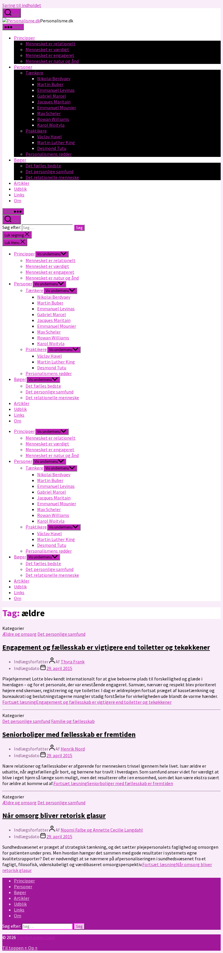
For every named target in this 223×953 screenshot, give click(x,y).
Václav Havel (49, 136)
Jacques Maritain (54, 102)
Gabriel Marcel (51, 96)
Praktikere (36, 131)
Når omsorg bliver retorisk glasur (54, 815)
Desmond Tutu (51, 148)
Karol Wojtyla (50, 125)
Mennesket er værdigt (47, 49)
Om (17, 200)
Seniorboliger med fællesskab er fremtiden (69, 734)
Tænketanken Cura (36, 937)
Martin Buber (50, 84)
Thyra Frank (72, 661)
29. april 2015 (59, 668)
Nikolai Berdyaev (53, 78)
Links (19, 195)
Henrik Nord (73, 749)
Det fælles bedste (43, 166)
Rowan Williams (53, 119)
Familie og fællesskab (73, 721)
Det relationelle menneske (52, 177)
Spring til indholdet (21, 5)
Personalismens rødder (49, 154)
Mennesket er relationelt (50, 43)
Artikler (21, 183)
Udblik (20, 189)
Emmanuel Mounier (56, 107)
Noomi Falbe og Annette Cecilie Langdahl (102, 830)
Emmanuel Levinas (56, 90)
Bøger (20, 160)
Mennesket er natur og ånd (52, 61)
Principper (24, 38)
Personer (23, 67)
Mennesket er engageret (50, 55)
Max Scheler (49, 113)
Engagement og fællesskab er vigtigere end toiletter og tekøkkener (106, 647)
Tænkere (34, 73)
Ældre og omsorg (19, 634)
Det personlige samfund (49, 171)
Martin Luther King (56, 142)
